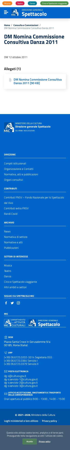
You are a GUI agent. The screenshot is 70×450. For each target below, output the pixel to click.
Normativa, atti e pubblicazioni (21, 174)
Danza (7, 276)
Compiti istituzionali (15, 163)
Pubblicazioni (11, 248)
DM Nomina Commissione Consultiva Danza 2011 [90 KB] (38, 81)
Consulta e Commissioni (25, 25)
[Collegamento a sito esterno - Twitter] (12, 303)
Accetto (30, 441)
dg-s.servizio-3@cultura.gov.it (21, 386)
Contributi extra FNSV (16, 208)
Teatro (7, 271)
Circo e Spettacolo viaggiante (20, 282)
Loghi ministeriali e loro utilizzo (21, 421)
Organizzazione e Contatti (18, 169)
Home (7, 25)
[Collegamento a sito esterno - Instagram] (18, 303)
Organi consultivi (13, 180)
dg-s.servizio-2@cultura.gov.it (21, 382)
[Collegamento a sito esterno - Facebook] (6, 303)
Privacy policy (44, 441)
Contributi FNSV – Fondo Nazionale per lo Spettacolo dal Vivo (34, 200)
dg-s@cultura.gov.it (15, 376)
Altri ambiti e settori (15, 287)
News (7, 231)
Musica (8, 265)
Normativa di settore (15, 237)
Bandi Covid (10, 214)
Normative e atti (13, 242)
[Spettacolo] (15, 12)
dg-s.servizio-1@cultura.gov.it (21, 379)
